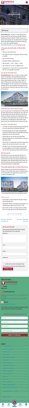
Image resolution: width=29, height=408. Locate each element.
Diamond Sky (5, 360)
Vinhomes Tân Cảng (7, 382)
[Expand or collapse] (26, 30)
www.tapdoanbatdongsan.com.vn (8, 304)
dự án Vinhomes (6, 351)
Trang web (5, 257)
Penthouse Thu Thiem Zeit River (10, 387)
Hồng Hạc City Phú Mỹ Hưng (9, 357)
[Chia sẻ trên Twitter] (13, 214)
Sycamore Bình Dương (7, 371)
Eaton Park (5, 376)
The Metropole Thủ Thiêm (8, 365)
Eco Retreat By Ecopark (8, 349)
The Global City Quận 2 (8, 362)
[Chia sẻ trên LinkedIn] (20, 214)
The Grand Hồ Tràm (7, 346)
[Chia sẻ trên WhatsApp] (8, 214)
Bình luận (5, 233)
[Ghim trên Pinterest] (18, 214)
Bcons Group (5, 379)
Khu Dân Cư (14, 12)
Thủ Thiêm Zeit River (7, 373)
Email (4, 251)
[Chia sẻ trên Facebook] (11, 214)
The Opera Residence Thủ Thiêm (10, 391)
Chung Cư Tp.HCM (7, 396)
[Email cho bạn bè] (16, 214)
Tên (4, 245)
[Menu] (27, 2)
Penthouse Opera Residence (9, 384)
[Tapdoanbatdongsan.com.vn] (8, 2)
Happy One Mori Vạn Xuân (8, 368)
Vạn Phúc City (6, 354)
